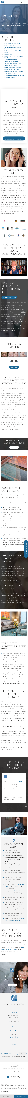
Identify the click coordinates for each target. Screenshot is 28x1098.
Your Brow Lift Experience (10, 65)
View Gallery (14, 367)
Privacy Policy (16, 1071)
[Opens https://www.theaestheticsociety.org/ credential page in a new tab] (4, 221)
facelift (18, 326)
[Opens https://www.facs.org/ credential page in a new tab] (23, 235)
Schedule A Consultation (10, 59)
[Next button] (16, 361)
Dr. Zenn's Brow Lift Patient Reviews (13, 71)
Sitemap (23, 1071)
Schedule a (12, 978)
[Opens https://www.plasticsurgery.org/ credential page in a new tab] (10, 221)
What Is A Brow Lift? (9, 45)
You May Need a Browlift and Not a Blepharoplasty (13, 48)
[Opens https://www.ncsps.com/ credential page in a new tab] (22, 221)
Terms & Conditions (7, 1071)
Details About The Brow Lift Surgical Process (13, 56)
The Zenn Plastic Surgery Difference (13, 63)
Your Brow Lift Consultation (11, 61)
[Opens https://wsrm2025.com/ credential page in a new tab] (3, 228)
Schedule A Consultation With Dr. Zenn (14, 75)
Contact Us (14, 447)
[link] (14, 1020)
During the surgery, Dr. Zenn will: (12, 67)
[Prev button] (11, 361)
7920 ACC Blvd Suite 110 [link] (14, 1016)
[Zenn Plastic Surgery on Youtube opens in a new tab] (15, 1030)
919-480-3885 (5, 1091)
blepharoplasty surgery (8, 326)
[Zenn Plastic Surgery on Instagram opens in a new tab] (10, 1030)
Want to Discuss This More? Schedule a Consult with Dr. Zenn (14, 138)
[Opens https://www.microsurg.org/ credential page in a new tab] (16, 221)
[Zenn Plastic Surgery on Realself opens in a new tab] (17, 1030)
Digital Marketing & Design (15, 1077)
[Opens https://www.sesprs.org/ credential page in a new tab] (18, 235)
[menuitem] (10, 1030)
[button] (25, 2)
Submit (23, 1053)
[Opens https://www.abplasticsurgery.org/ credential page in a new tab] (11, 235)
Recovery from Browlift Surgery (12, 69)
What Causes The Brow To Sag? (12, 43)
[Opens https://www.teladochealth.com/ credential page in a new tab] (24, 228)
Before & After (8, 54)
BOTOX (23, 312)
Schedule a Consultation (10, 77)
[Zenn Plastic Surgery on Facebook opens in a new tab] (12, 1030)
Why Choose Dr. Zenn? (10, 73)
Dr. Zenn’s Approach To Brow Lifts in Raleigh (13, 51)
